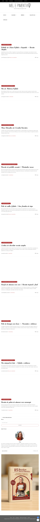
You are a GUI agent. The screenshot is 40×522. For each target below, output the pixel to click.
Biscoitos (5, 242)
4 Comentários (10, 175)
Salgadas (13, 15)
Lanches (8, 44)
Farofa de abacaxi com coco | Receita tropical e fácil (19, 284)
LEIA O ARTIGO (4, 451)
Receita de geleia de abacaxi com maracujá (16, 402)
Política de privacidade (18, 1)
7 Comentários (10, 331)
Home (3, 1)
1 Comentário (11, 96)
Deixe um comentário (13, 57)
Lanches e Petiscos (7, 164)
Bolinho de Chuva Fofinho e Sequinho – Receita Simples (17, 48)
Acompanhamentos (11, 281)
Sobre (7, 1)
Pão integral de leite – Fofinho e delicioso (15, 363)
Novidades (11, 1)
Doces (4, 15)
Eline (20, 442)
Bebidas (22, 15)
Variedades (10, 125)
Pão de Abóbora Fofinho (9, 89)
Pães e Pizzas (6, 85)
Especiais (5, 20)
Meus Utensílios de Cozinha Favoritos (14, 128)
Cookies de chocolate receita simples (13, 245)
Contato (25, 1)
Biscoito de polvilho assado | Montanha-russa (17, 167)
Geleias (7, 399)
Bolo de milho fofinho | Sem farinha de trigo (17, 206)
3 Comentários (10, 410)
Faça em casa (32, 15)
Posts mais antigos (7, 417)
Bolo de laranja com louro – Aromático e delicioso (19, 324)
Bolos (4, 203)
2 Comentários (12, 292)
